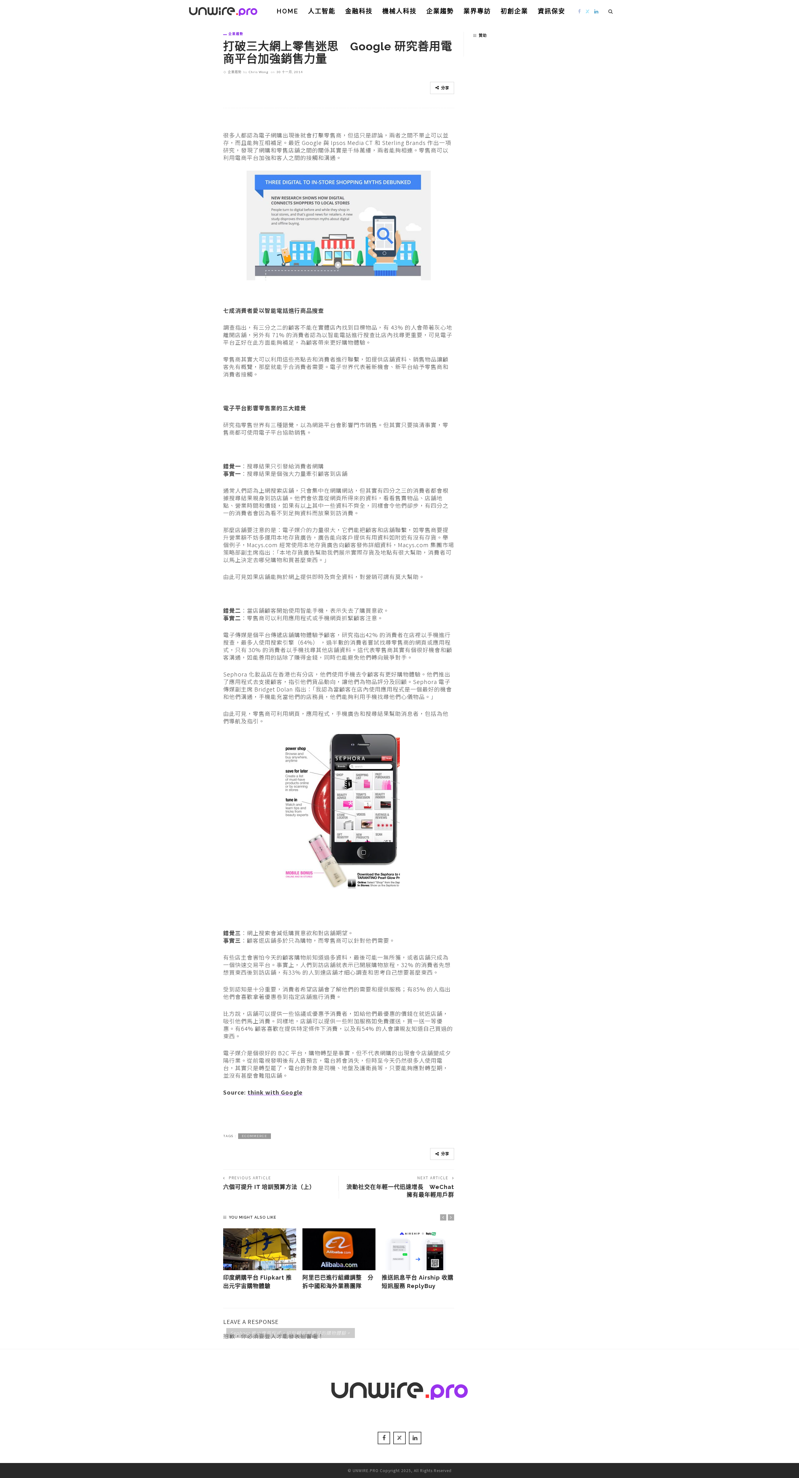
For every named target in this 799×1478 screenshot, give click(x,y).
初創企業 (514, 11)
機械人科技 (399, 11)
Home (287, 11)
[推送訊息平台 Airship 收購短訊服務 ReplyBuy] (418, 1249)
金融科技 (359, 11)
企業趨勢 (440, 11)
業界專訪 (477, 11)
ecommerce (254, 1136)
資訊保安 (551, 11)
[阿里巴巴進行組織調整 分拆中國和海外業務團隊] (338, 1249)
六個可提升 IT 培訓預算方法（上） (269, 1187)
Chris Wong (258, 72)
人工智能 (322, 11)
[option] (259, 1259)
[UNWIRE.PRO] (223, 10)
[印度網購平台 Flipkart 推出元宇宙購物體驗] (259, 1249)
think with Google (275, 1092)
